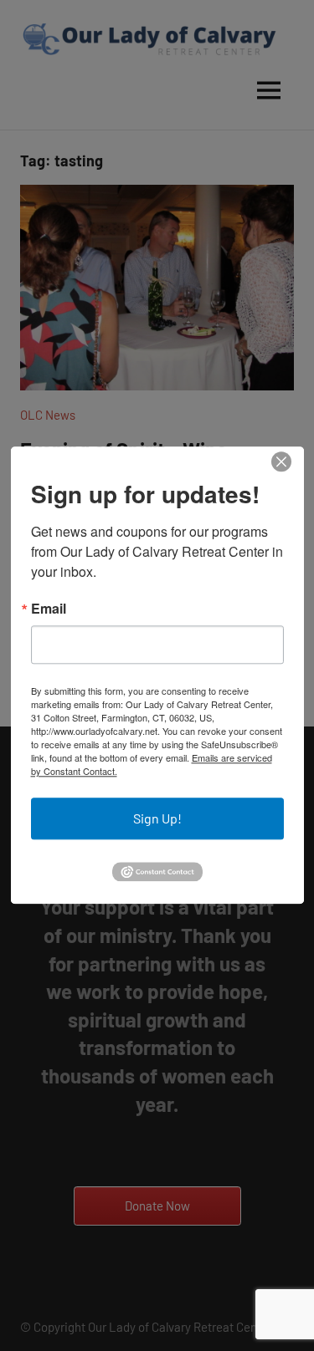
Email (48, 608)
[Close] (281, 461)
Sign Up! (157, 818)
